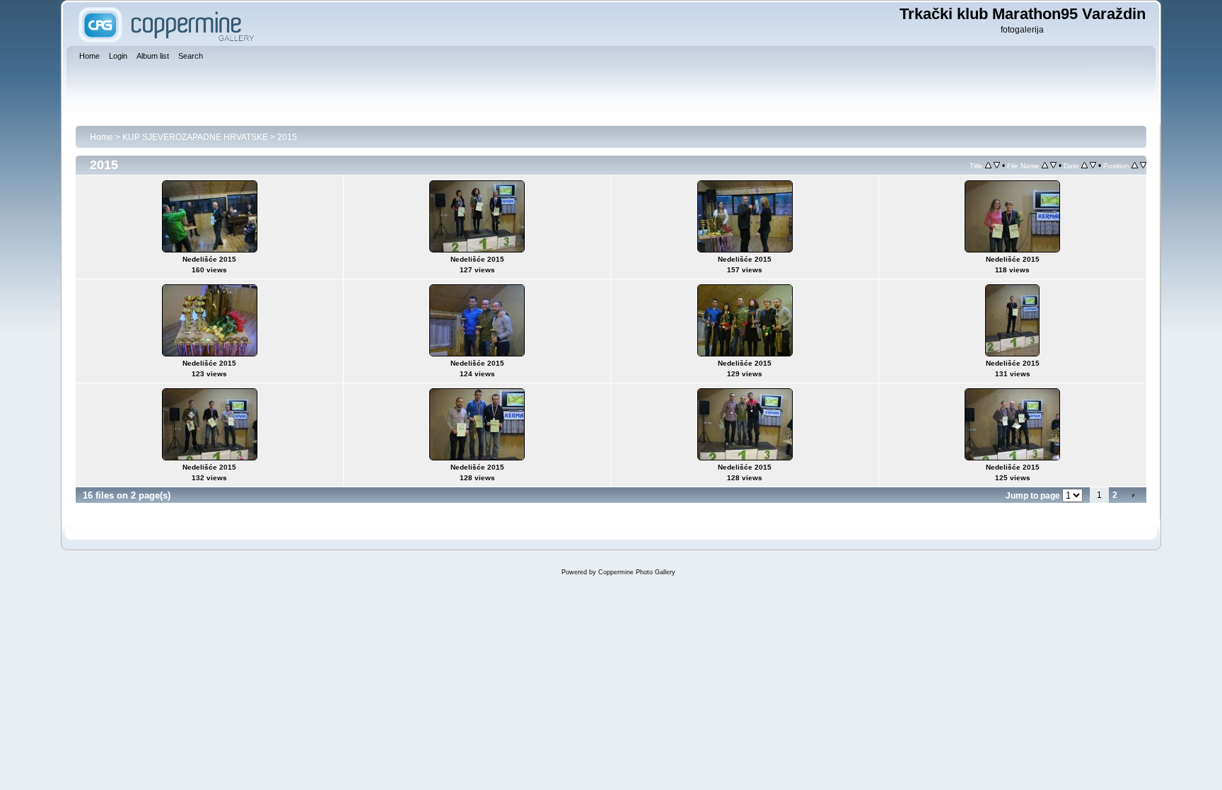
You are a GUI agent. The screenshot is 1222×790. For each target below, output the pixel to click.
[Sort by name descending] (1053, 165)
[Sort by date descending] (1093, 165)
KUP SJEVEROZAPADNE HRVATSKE (195, 137)
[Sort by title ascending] (988, 165)
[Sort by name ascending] (1045, 165)
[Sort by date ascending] (1084, 165)
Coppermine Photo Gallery (636, 572)
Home (101, 137)
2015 (287, 137)
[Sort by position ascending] (1134, 165)
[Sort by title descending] (997, 165)
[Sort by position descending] (1143, 165)
